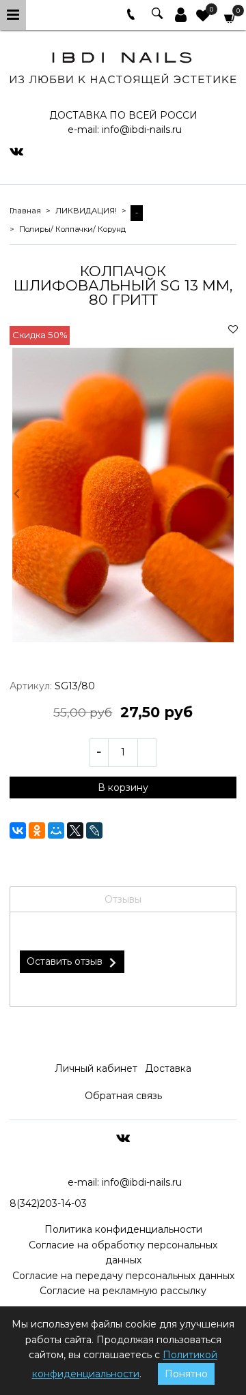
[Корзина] (230, 17)
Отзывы (123, 899)
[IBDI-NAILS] (123, 66)
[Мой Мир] (56, 830)
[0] (203, 17)
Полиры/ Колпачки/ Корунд (72, 229)
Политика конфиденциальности (123, 1229)
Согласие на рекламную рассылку (123, 1291)
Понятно (186, 1374)
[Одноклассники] (37, 830)
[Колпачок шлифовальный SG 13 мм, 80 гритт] (123, 495)
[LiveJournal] (94, 830)
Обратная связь (123, 1096)
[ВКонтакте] (18, 830)
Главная (25, 210)
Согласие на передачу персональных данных (123, 1276)
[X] (75, 830)
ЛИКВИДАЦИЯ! (86, 210)
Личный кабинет (96, 1068)
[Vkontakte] (16, 151)
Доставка (168, 1068)
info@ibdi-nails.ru (142, 129)
